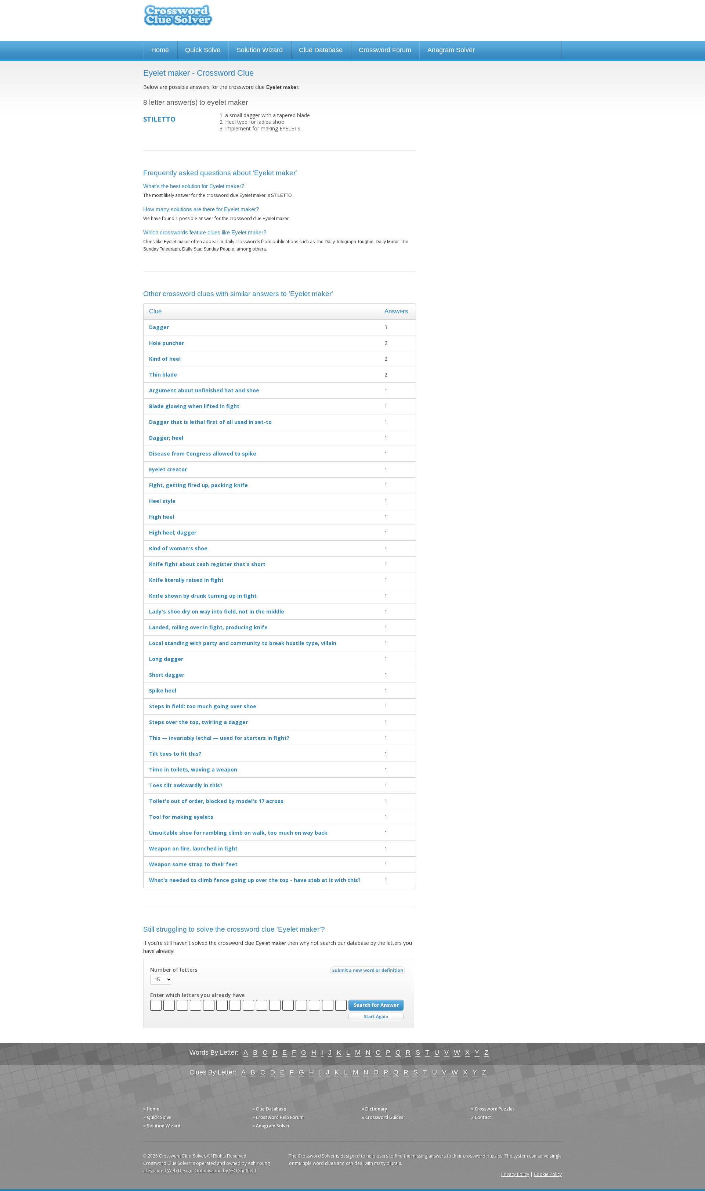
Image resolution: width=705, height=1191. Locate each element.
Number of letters (173, 970)
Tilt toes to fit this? (175, 753)
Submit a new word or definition (368, 972)
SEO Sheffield (242, 1170)
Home (160, 50)
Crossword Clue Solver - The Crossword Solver (178, 18)
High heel (161, 516)
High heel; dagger (172, 532)
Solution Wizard (259, 50)
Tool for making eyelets (181, 816)
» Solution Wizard (161, 1126)
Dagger (159, 327)
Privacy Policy (515, 1174)
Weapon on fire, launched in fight (193, 848)
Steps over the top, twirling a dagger (198, 722)
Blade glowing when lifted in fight (194, 406)
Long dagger (166, 658)
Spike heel (162, 690)
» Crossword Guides (383, 1117)
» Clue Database (269, 1109)
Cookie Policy (548, 1174)
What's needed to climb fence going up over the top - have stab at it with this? (255, 880)
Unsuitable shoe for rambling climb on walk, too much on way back (238, 832)
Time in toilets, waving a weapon (193, 769)
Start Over (376, 1017)
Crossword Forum (385, 50)
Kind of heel (165, 358)
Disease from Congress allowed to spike (202, 453)
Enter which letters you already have (197, 995)
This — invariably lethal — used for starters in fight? (219, 737)
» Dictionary (374, 1109)
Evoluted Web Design (170, 1170)
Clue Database (321, 50)
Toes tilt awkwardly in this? (186, 785)
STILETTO (159, 119)
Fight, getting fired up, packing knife (198, 485)
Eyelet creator (168, 469)
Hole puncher (166, 342)
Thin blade (163, 374)
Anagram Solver (451, 50)
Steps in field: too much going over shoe (202, 706)
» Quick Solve (157, 1117)
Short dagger (166, 674)
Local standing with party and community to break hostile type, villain (242, 643)
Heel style (162, 500)
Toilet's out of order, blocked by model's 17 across (216, 801)
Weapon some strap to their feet (193, 864)
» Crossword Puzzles (493, 1109)
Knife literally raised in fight (186, 579)
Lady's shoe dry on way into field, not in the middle (216, 611)
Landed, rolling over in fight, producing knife (208, 627)
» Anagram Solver (271, 1126)
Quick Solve (202, 50)
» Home (151, 1109)
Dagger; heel (166, 437)
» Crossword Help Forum (278, 1117)
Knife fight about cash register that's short (207, 564)
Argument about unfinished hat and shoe (204, 390)
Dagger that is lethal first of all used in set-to (210, 421)
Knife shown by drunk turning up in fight (203, 595)
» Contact (481, 1117)
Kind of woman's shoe (178, 548)
